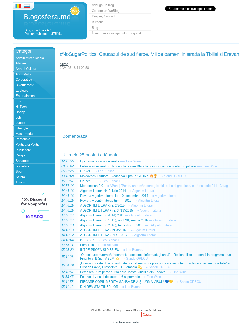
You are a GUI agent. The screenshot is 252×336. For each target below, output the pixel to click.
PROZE (85, 171)
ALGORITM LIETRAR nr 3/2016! (103, 230)
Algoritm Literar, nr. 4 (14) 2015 (102, 215)
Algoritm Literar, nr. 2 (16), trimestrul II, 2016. (112, 225)
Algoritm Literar (143, 191)
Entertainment (26, 96)
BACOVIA (87, 240)
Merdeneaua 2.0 (91, 186)
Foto (19, 101)
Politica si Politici (28, 144)
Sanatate (22, 161)
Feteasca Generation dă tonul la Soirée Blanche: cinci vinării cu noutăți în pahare (138, 166)
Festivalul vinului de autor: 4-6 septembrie (110, 277)
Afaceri (21, 63)
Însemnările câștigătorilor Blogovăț (116, 33)
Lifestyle (22, 128)
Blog (95, 28)
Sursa (64, 64)
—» (122, 161)
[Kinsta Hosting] (34, 221)
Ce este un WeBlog (105, 11)
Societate (22, 166)
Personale (23, 139)
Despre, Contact (103, 16)
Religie (20, 155)
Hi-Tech (21, 106)
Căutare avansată (126, 322)
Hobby (20, 112)
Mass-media (24, 134)
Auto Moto (23, 74)
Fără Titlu (87, 245)
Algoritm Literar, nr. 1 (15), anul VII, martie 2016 (114, 220)
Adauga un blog (103, 5)
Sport (19, 171)
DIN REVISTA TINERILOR (99, 287)
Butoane (98, 22)
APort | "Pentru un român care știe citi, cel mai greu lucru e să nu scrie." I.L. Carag (169, 186)
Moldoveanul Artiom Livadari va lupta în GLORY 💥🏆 (118, 176)
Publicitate (23, 150)
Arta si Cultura (26, 69)
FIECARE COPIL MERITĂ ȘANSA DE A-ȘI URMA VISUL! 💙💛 (126, 282)
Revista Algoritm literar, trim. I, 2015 (105, 200)
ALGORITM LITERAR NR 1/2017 (103, 235)
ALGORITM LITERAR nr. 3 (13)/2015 (106, 210)
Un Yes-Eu (87, 181)
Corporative (24, 79)
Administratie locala (30, 58)
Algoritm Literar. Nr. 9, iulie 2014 (103, 191)
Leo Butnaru (106, 171)
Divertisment (25, 85)
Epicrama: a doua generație (99, 161)
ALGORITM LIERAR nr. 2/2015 (102, 205)
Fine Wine (133, 161)
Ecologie (22, 90)
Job (18, 117)
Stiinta (20, 177)
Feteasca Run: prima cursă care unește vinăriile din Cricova (122, 272)
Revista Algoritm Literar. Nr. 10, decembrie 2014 (114, 196)
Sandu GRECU (175, 176)
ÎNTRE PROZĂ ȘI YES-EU (99, 250)
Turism (21, 182)
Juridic (20, 123)
